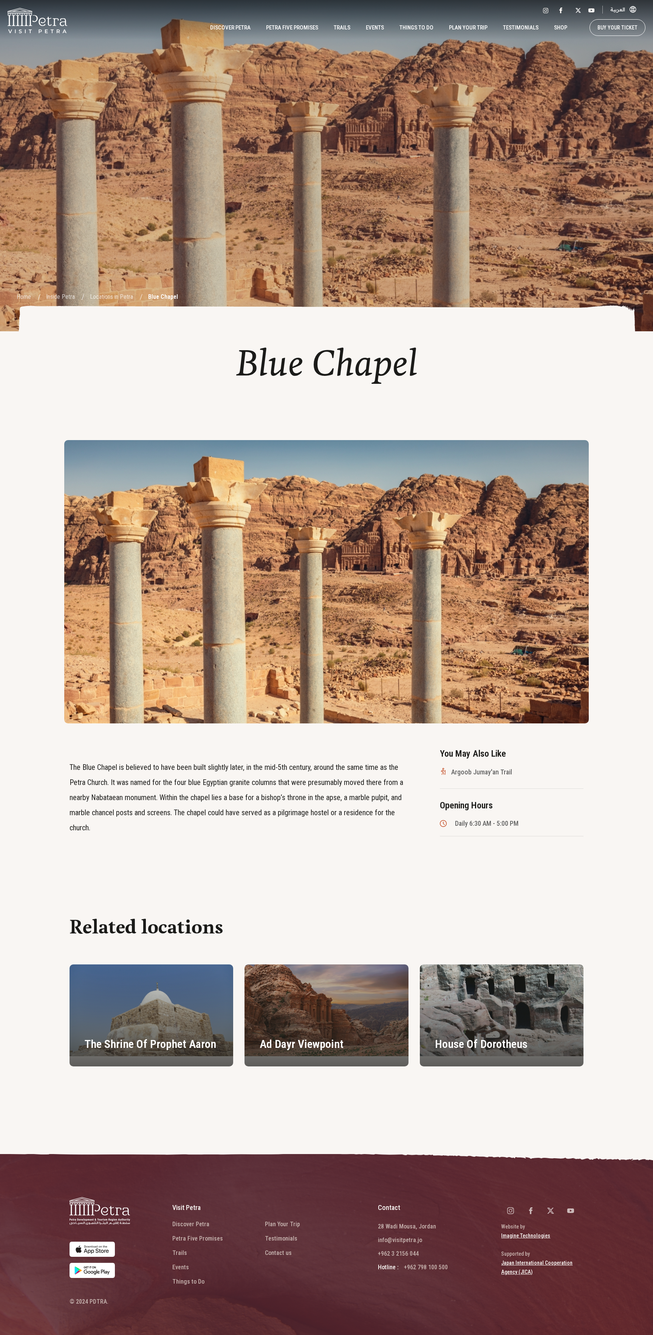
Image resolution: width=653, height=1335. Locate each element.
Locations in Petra (111, 296)
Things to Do (416, 27)
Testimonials (520, 27)
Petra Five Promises (292, 27)
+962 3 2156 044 (398, 1253)
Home (24, 296)
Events (375, 27)
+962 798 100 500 (426, 1267)
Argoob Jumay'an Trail (481, 772)
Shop (560, 27)
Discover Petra (190, 1224)
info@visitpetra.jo (400, 1240)
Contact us (278, 1252)
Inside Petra (60, 296)
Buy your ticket (617, 28)
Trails (342, 27)
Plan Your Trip (282, 1224)
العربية (617, 9)
